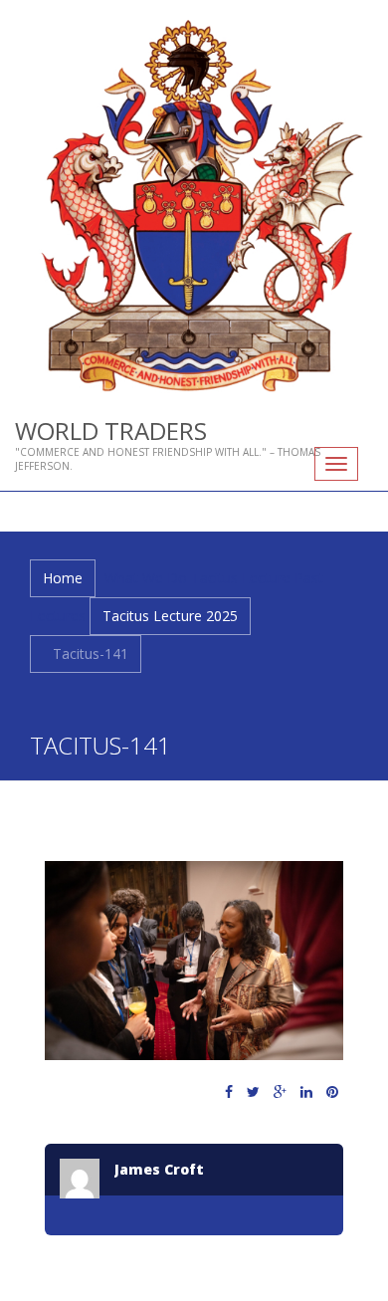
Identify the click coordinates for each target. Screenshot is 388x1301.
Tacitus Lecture (241, 577)
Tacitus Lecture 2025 (170, 615)
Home (63, 577)
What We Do (145, 577)
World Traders (111, 430)
